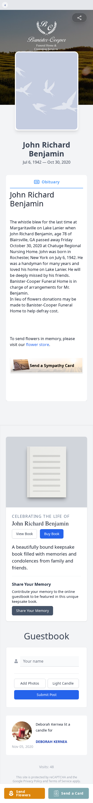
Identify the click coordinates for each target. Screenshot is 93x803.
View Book (24, 533)
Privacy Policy (32, 781)
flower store (37, 344)
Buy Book (51, 533)
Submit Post (47, 694)
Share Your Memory (32, 610)
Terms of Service (60, 781)
